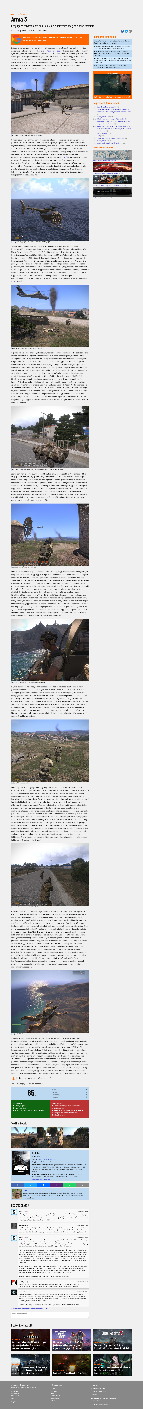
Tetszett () (19, 1084)
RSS (12, 1398)
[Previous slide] (13, 1137)
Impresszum (15, 1391)
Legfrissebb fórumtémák (106, 103)
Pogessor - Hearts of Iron (99, 1391)
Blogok (13, 1402)
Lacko (17, 31)
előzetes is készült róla (52, 51)
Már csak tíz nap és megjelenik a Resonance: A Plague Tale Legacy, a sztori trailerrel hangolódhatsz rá (112, 47)
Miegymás (94, 1395)
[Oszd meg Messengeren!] (43, 1185)
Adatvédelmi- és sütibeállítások (100, 1404)
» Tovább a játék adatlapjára (41, 1179)
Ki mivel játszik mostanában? (106, 107)
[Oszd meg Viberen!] (56, 1185)
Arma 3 (36, 1152)
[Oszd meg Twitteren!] (126, 31)
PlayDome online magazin (20, 1385)
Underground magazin (98, 1389)
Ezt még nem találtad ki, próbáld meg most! (112, 97)
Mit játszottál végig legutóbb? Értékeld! (109, 143)
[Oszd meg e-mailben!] (130, 31)
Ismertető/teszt (19, 14)
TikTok (53, 1400)
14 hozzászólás (41, 31)
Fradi (98, 136)
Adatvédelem (15, 1396)
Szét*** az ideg (102, 133)
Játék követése (37, 1084)
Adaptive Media (95, 1401)
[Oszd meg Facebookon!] (122, 31)
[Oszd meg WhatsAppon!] (69, 1185)
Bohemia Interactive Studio (47, 1159)
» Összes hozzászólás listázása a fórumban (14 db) (29, 1309)
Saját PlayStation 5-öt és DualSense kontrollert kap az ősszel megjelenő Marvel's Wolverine (111, 42)
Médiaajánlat (15, 1393)
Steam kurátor (55, 1398)
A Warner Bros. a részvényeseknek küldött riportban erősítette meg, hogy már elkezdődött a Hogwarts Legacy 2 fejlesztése (112, 60)
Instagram (54, 1393)
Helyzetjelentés (101, 140)
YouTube (54, 1391)
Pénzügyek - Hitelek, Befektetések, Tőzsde (110, 138)
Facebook (54, 1389)
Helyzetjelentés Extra (103, 117)
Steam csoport (55, 1396)
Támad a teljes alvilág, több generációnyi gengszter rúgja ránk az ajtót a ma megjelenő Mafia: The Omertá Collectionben (111, 53)
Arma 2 (62, 157)
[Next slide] (86, 1137)
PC (40, 1156)
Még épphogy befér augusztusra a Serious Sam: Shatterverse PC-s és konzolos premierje (110, 66)
